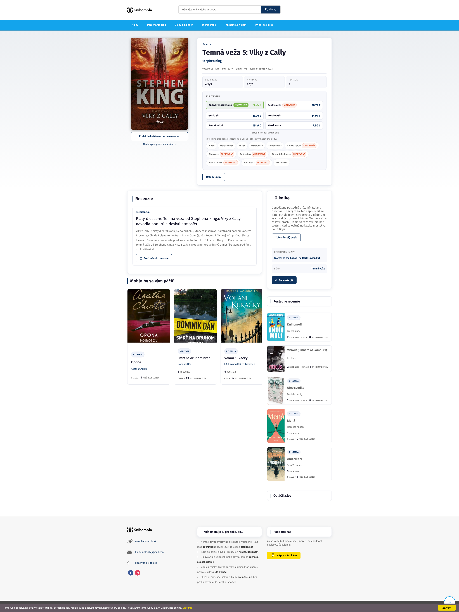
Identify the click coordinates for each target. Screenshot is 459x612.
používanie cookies (146, 562)
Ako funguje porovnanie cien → (159, 144)
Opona (136, 362)
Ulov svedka (295, 388)
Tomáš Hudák (294, 465)
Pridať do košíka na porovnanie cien (159, 136)
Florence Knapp (295, 426)
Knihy (135, 24)
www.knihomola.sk (145, 541)
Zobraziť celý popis (286, 237)
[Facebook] (130, 573)
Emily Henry (293, 330)
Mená (291, 420)
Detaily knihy (213, 177)
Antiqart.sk (252, 154)
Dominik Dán (184, 364)
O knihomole (209, 24)
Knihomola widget (236, 24)
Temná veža (318, 268)
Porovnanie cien (156, 24)
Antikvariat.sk (301, 145)
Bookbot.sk (256, 162)
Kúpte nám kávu (287, 555)
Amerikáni (294, 459)
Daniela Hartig (294, 394)
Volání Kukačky (236, 358)
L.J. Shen (291, 358)
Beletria (207, 44)
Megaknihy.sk (226, 145)
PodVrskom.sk (222, 162)
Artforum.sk (257, 145)
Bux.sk (242, 145)
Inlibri (211, 145)
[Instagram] (137, 573)
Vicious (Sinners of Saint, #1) (307, 350)
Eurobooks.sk (274, 145)
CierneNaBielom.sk (288, 154)
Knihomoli (294, 324)
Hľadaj (272, 9)
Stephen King (212, 61)
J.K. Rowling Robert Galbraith (239, 364)
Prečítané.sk (143, 212)
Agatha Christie (139, 368)
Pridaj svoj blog (264, 24)
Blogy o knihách (184, 24)
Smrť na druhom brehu (195, 358)
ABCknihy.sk (281, 162)
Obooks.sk (221, 154)
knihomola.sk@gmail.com (149, 552)
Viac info (187, 607)
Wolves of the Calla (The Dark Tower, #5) (297, 258)
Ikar (217, 68)
